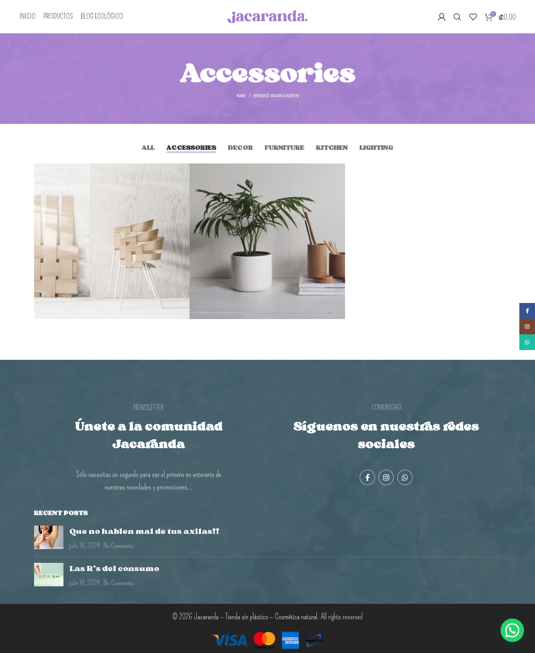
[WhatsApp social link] (405, 477)
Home (241, 95)
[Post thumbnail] (48, 538)
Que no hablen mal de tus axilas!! (144, 531)
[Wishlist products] (473, 17)
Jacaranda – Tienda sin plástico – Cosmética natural (255, 616)
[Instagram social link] (386, 477)
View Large (180, 172)
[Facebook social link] (367, 477)
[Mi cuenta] (442, 17)
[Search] (457, 17)
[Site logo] (268, 15)
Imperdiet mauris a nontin (276, 95)
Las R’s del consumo (114, 568)
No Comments (118, 545)
